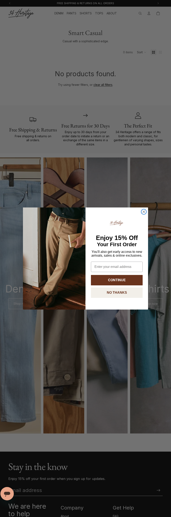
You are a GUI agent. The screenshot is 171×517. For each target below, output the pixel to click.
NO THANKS (117, 292)
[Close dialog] (143, 211)
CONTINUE (117, 280)
